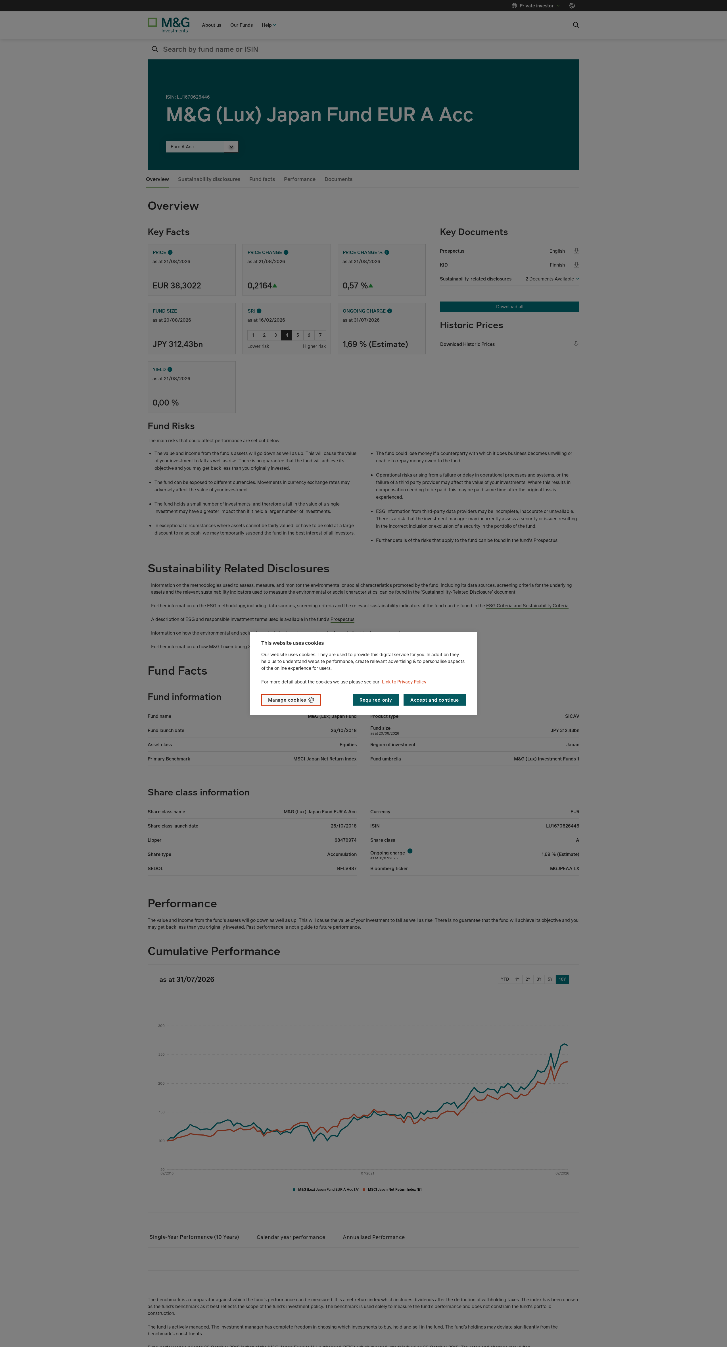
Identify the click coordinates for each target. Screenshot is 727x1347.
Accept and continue (434, 700)
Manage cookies (287, 700)
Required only (376, 700)
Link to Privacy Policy (404, 682)
